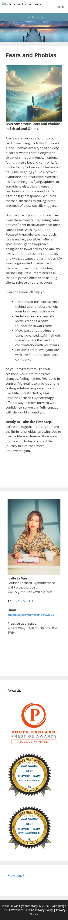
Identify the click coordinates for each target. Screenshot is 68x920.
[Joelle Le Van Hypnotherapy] (21, 6)
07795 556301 (23, 601)
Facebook (16, 875)
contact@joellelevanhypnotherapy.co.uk (31, 614)
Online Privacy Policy (39, 910)
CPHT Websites (13, 910)
